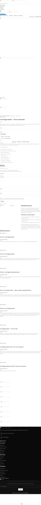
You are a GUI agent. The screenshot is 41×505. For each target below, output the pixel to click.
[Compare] (1, 235)
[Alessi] (20, 403)
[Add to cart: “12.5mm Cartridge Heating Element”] (1, 282)
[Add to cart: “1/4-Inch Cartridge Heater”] (1, 264)
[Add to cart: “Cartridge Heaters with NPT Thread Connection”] (1, 375)
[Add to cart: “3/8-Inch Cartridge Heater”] (1, 320)
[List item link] (20, 436)
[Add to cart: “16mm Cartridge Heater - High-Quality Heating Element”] (1, 300)
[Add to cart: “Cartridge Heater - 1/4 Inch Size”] (1, 339)
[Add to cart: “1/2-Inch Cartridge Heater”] (1, 246)
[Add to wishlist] (1, 243)
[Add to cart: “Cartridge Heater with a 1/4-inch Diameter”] (1, 358)
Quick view (1, 248)
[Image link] (5, 427)
